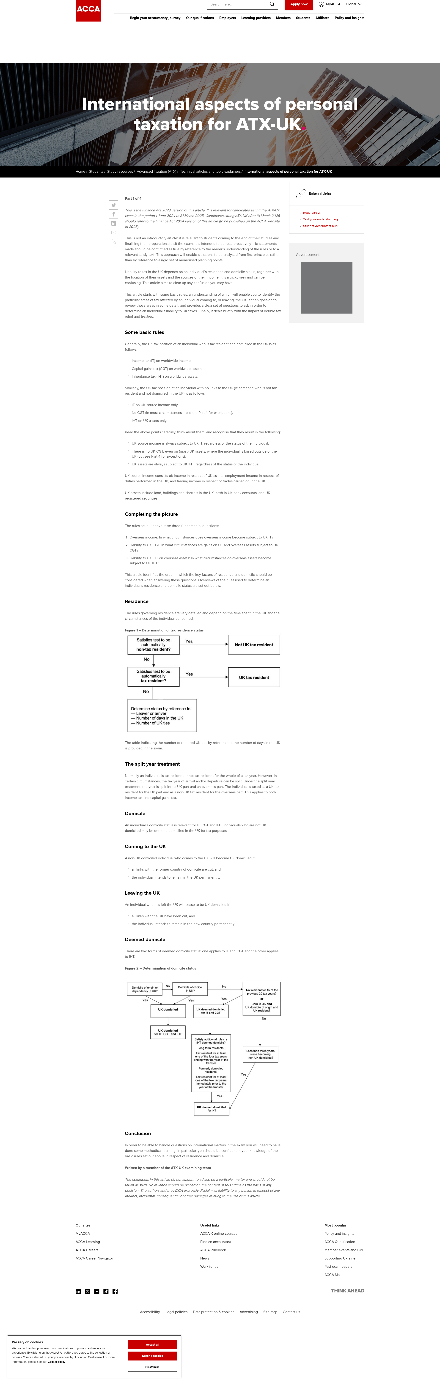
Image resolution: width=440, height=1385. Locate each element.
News (204, 1258)
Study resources (120, 171)
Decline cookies (152, 1356)
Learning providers (256, 18)
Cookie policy (56, 1362)
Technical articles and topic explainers (210, 171)
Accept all (152, 1345)
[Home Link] (347, 1291)
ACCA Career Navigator (94, 1258)
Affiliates (322, 18)
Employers (227, 18)
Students (303, 18)
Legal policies (176, 1312)
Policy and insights (349, 18)
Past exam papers (338, 1266)
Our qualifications (200, 18)
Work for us (209, 1266)
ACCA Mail (332, 1275)
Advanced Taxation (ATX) (156, 171)
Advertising (249, 1312)
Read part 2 (311, 213)
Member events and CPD (344, 1250)
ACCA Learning (88, 1242)
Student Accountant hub (320, 226)
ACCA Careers (87, 1250)
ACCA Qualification (339, 1242)
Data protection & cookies (213, 1312)
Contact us (291, 1312)
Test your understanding (320, 219)
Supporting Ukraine (339, 1258)
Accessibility (150, 1312)
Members (283, 18)
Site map (270, 1312)
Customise (152, 1367)
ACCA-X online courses (218, 1233)
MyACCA (83, 1233)
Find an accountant (215, 1242)
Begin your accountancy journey (155, 18)
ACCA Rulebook (213, 1250)
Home (80, 171)
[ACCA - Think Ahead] (88, 20)
